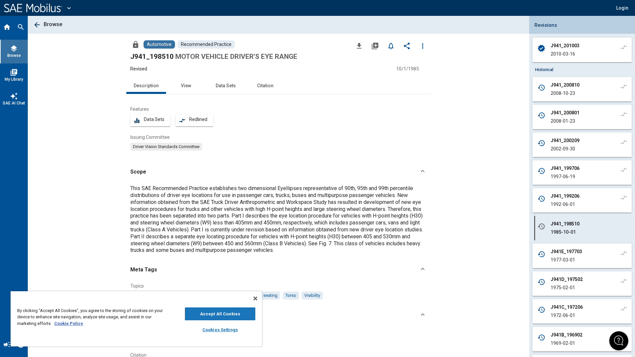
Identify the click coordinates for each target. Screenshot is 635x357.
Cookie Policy (68, 323)
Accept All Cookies (220, 313)
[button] (278, 171)
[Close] (255, 298)
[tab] (7, 28)
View (186, 85)
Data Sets (226, 85)
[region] (136, 318)
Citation (265, 85)
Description (146, 85)
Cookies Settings (220, 329)
